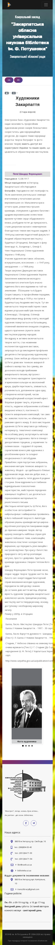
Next (39, 706)
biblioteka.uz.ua (24, 870)
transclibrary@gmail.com (28, 889)
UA (9, 80)
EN (18, 80)
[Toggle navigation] (46, 5)
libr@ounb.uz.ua (25, 864)
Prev (15, 706)
